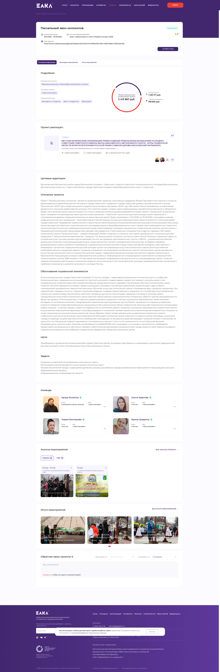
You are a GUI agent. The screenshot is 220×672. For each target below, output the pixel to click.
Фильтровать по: (101, 557)
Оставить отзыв (167, 49)
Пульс (64, 5)
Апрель (47, 458)
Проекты (112, 5)
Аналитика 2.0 (125, 5)
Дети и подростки (71, 101)
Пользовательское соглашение (134, 668)
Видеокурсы (153, 5)
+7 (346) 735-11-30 (99, 626)
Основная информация (46, 62)
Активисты (101, 5)
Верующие (86, 101)
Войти (175, 5)
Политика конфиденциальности (105, 668)
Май (60, 458)
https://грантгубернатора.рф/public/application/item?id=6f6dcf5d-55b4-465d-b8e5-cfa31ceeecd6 (84, 44)
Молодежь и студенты (51, 101)
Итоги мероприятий (89, 62)
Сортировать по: (144, 557)
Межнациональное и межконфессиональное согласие (65, 84)
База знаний (139, 5)
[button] (109, 546)
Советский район (49, 93)
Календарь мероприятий (68, 62)
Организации (87, 5)
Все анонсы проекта (166, 450)
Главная (38, 14)
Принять (152, 632)
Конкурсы (74, 5)
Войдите (47, 575)
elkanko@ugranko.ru (117, 626)
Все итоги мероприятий (164, 509)
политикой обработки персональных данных (88, 633)
